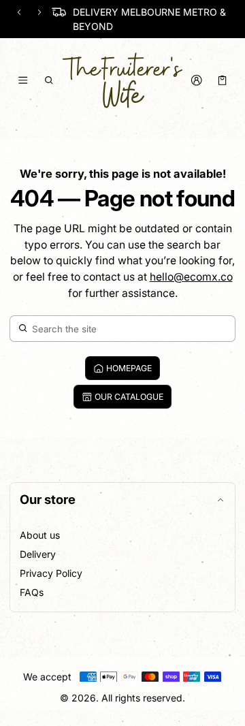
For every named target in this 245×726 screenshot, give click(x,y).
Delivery (38, 554)
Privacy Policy (51, 573)
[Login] (196, 80)
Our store (48, 499)
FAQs (32, 592)
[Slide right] (39, 12)
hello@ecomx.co (191, 276)
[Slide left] (19, 12)
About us (40, 535)
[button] (49, 80)
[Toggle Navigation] (23, 80)
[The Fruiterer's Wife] (122, 80)
